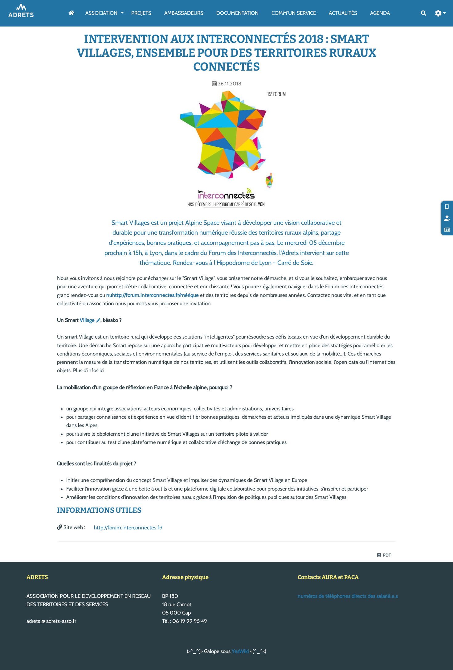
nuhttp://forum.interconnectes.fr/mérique (152, 295)
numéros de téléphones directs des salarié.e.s (348, 596)
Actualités (343, 13)
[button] (441, 13)
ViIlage (87, 320)
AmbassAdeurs (183, 13)
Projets (141, 13)
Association (101, 13)
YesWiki (240, 651)
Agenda (380, 13)
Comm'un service (293, 13)
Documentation (237, 13)
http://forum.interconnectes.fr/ (128, 527)
